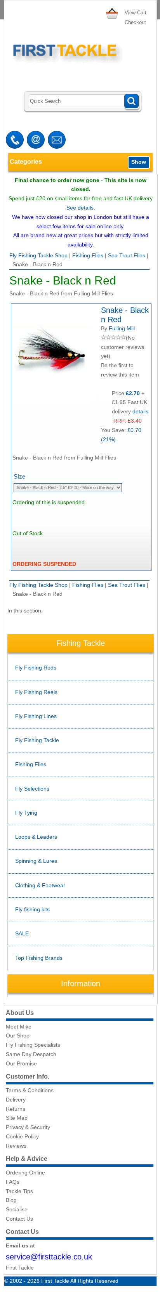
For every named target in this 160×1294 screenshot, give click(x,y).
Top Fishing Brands (39, 958)
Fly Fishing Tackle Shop (38, 255)
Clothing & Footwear (40, 885)
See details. (80, 208)
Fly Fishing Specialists (33, 1045)
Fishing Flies (87, 255)
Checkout (135, 22)
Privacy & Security (28, 1127)
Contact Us (19, 1219)
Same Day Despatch (31, 1054)
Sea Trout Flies (126, 255)
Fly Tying (26, 813)
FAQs (12, 1182)
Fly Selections (32, 789)
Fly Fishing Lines (36, 716)
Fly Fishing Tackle (37, 740)
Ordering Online (25, 1172)
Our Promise (21, 1063)
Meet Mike (18, 1026)
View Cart (135, 13)
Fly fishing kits (32, 909)
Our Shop (18, 1035)
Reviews (16, 1146)
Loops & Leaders (36, 837)
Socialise (17, 1209)
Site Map (17, 1118)
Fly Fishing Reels (36, 692)
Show (138, 162)
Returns (15, 1109)
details (140, 411)
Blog (11, 1200)
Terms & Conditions (30, 1090)
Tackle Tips (19, 1191)
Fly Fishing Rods (35, 667)
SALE (22, 933)
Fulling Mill (122, 328)
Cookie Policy (22, 1136)
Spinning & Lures (36, 861)
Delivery (16, 1099)
